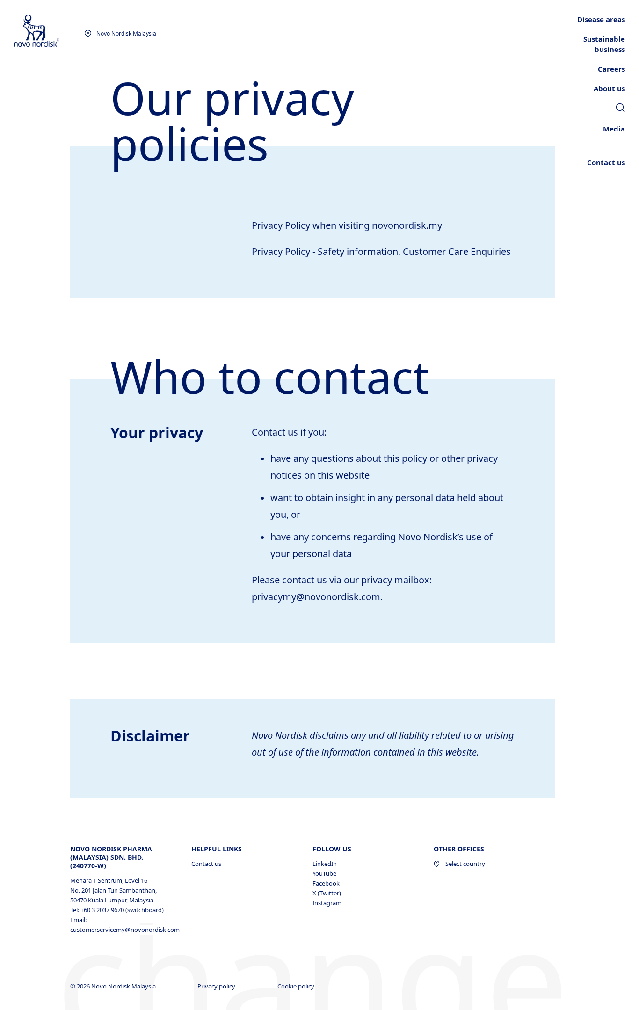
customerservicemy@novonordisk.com (120, 929)
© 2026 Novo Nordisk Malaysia (113, 986)
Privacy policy (217, 986)
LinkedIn (324, 863)
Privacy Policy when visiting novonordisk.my (347, 225)
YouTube (324, 873)
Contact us (206, 863)
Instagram (326, 903)
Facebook (326, 883)
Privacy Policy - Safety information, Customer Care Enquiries (381, 251)
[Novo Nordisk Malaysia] (49, 31)
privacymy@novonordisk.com (316, 596)
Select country (465, 863)
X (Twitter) (326, 893)
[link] (620, 109)
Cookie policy (296, 986)
